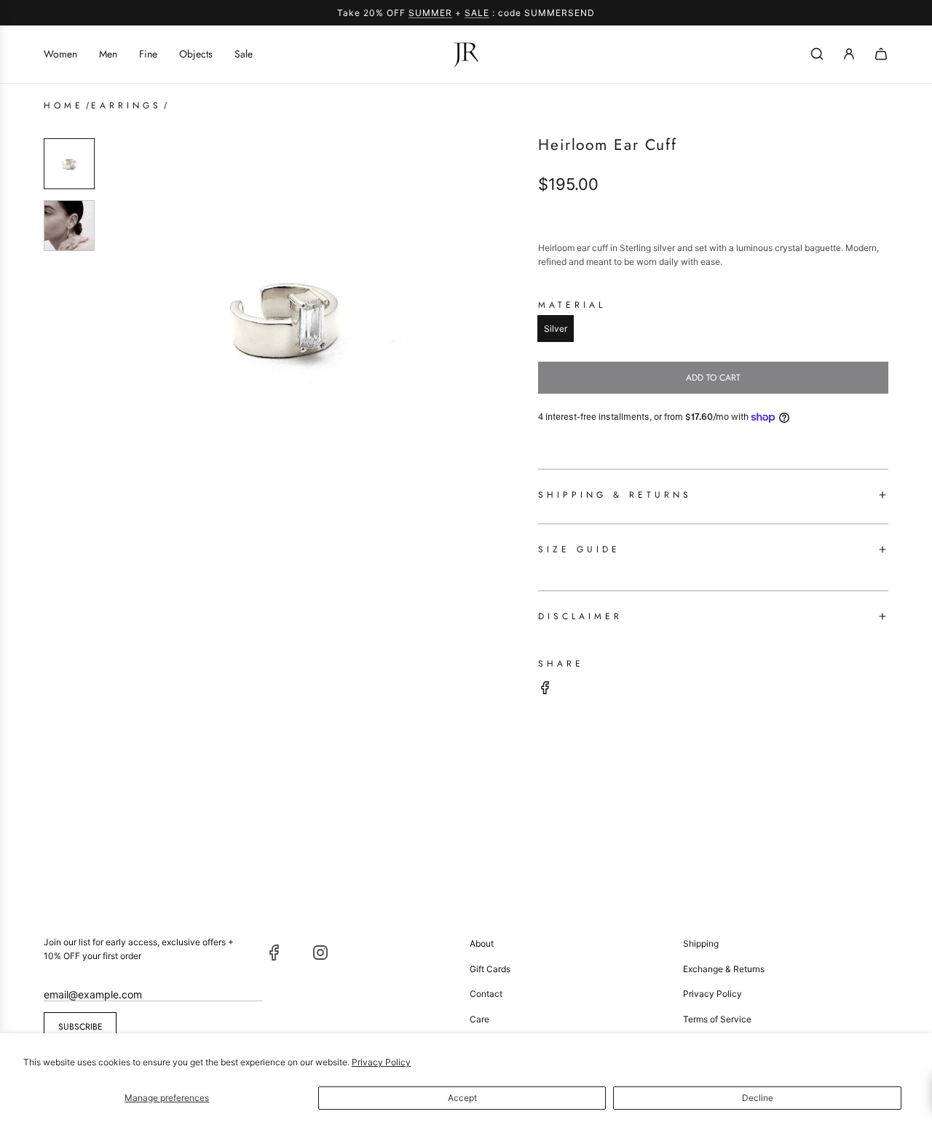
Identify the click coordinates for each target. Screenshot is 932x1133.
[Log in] (849, 54)
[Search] (817, 54)
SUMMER (430, 12)
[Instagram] (320, 952)
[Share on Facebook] (545, 689)
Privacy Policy (381, 1062)
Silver (555, 328)
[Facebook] (274, 952)
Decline (757, 1097)
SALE (477, 12)
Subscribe (80, 1026)
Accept (462, 1097)
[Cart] (881, 54)
